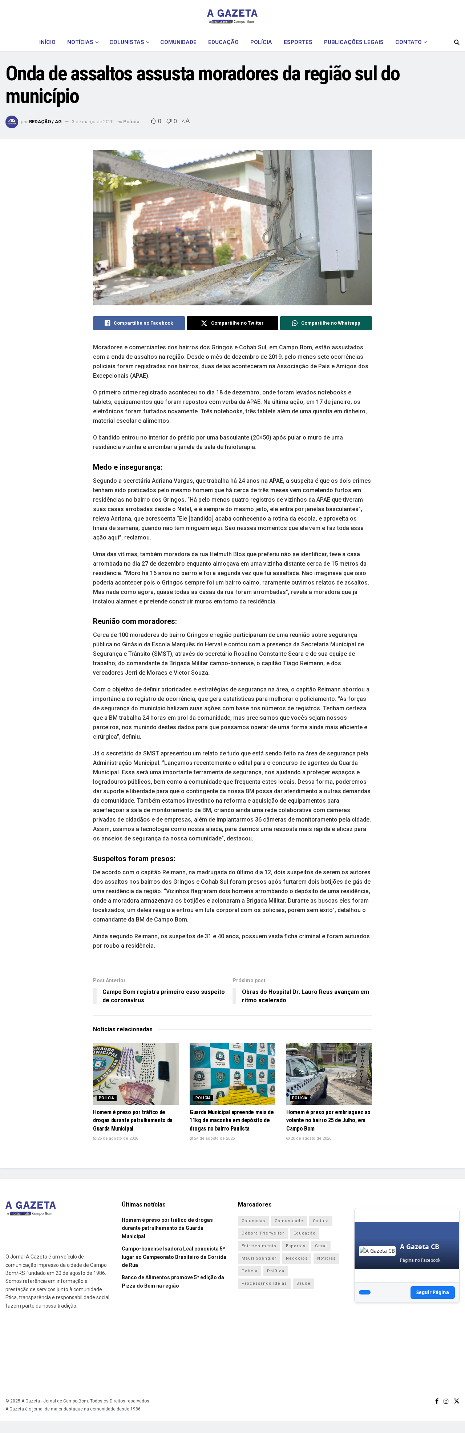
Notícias (80, 42)
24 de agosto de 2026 (214, 1138)
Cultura (321, 1221)
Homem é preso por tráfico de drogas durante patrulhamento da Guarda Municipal (133, 1120)
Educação (223, 42)
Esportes (298, 42)
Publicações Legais (354, 42)
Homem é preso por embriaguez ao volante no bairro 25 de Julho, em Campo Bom (328, 1120)
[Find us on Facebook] (436, 1401)
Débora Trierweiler (263, 1233)
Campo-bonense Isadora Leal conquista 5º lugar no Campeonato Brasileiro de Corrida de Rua (174, 1257)
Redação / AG (45, 121)
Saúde (303, 1283)
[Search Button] (457, 42)
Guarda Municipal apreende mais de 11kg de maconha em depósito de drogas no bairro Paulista (232, 1120)
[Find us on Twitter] (457, 1401)
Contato (408, 42)
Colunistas (126, 42)
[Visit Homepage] (232, 16)
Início (47, 42)
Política (275, 1271)
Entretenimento (259, 1246)
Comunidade (178, 42)
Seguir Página (432, 1292)
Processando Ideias (264, 1283)
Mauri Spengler (259, 1258)
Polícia (261, 42)
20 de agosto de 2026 (310, 1138)
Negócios (297, 1258)
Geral (321, 1246)
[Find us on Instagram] (446, 1401)
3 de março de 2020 (92, 121)
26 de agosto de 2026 (117, 1138)
